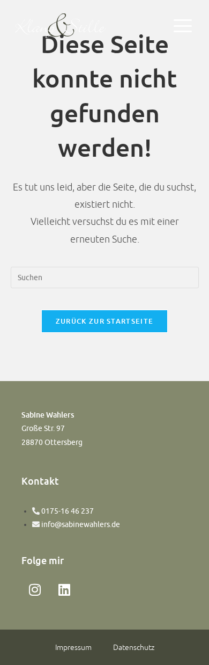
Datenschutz (133, 647)
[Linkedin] (64, 589)
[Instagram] (34, 589)
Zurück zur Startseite (104, 321)
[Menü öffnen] (182, 25)
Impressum (73, 647)
